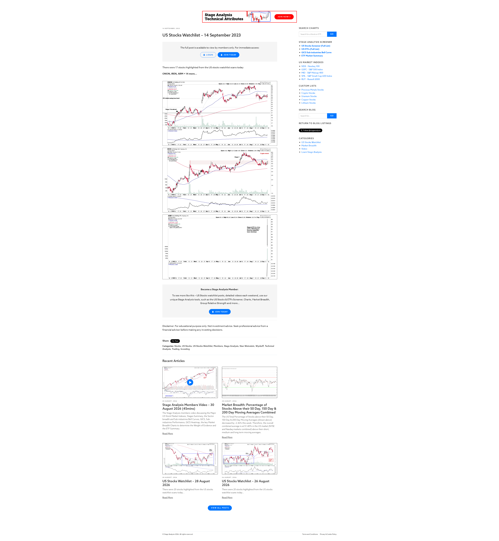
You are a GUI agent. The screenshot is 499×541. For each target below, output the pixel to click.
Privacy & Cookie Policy (328, 534)
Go (332, 34)
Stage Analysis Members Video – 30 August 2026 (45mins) (188, 406)
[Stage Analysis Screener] (249, 17)
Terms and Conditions (310, 534)
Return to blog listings (315, 123)
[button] (190, 382)
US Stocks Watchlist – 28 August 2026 (186, 483)
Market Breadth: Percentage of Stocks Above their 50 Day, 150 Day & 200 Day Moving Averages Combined (249, 408)
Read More (167, 433)
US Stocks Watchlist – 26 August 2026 (245, 483)
